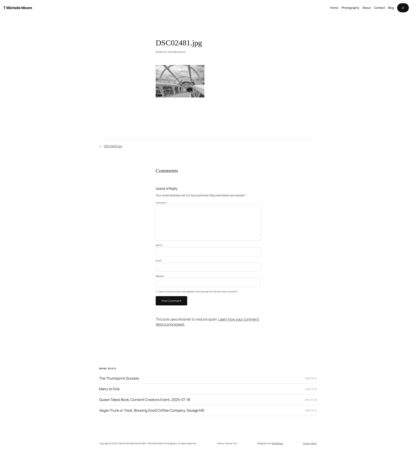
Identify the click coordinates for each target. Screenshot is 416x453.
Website (160, 276)
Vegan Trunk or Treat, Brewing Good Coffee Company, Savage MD (151, 410)
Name (159, 245)
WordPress (277, 443)
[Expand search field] (403, 7)
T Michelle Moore (17, 8)
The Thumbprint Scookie (119, 378)
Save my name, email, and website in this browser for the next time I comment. (198, 291)
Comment (161, 202)
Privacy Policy (310, 443)
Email (159, 260)
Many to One (109, 389)
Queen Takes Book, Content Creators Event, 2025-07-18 (144, 400)
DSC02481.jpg (113, 146)
